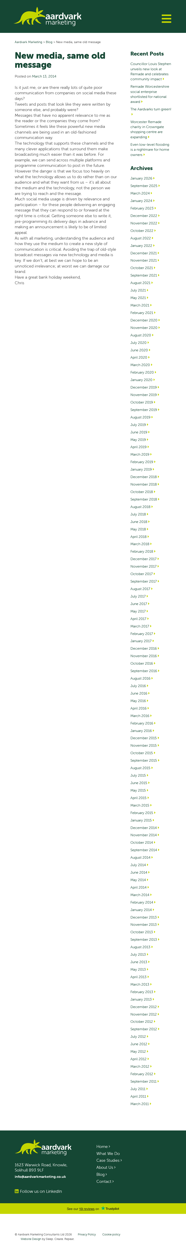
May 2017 (138, 611)
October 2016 (141, 663)
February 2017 (141, 633)
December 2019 (143, 387)
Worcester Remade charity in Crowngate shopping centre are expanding (147, 129)
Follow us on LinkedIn (41, 1191)
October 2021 (141, 267)
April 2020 (138, 357)
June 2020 (139, 350)
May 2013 (138, 969)
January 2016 (141, 730)
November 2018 (143, 484)
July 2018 (138, 514)
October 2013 (141, 932)
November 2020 (143, 327)
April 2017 (138, 618)
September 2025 (143, 185)
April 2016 (138, 708)
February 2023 (142, 208)
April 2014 (138, 887)
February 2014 (141, 902)
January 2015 (141, 820)
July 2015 (138, 775)
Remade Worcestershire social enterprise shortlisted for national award (149, 94)
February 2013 (141, 991)
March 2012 (139, 1066)
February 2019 (141, 461)
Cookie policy (111, 1234)
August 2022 (140, 238)
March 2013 (139, 984)
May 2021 (138, 297)
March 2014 (139, 894)
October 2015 (141, 753)
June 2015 (138, 782)
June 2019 (138, 432)
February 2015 (141, 812)
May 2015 (138, 790)
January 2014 (141, 909)
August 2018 (140, 506)
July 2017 (138, 596)
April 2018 (138, 536)
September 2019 (143, 409)
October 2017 (141, 573)
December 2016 (143, 648)
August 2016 (140, 678)
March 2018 (139, 544)
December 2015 (143, 738)
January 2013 (141, 999)
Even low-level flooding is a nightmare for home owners (149, 149)
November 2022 (143, 223)
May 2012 (138, 1051)
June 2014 (138, 872)
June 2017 (138, 603)
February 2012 (141, 1074)
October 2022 (141, 230)
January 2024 (141, 200)
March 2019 (139, 454)
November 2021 (143, 260)
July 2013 (138, 954)
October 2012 (141, 1021)
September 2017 (143, 581)
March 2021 (139, 305)
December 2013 (143, 917)
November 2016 (143, 656)
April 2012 (138, 1059)
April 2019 (138, 447)
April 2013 (138, 977)
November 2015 (143, 745)
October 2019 (141, 402)
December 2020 (143, 320)
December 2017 (143, 559)
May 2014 (138, 879)
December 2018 (143, 476)
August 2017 (140, 588)
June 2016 (138, 693)
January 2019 (141, 469)
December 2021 (143, 253)
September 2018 (143, 499)
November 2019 (143, 394)
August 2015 (140, 768)
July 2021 (138, 290)
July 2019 (138, 424)
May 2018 (138, 529)
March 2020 (140, 364)
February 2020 (142, 372)
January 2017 (141, 641)
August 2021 (140, 282)
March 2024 (140, 193)
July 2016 (138, 685)
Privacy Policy (87, 1234)
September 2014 (143, 850)
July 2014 (138, 865)
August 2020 (140, 335)
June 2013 (138, 962)
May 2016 (138, 700)
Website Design (31, 1239)
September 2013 (143, 939)
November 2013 (143, 924)
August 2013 (140, 947)
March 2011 (139, 1103)
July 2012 (138, 1036)
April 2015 (138, 797)
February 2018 (141, 551)
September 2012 (143, 1029)
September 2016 (143, 670)
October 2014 (141, 842)
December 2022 (143, 215)
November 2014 (143, 835)
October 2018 (141, 491)
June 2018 (138, 521)
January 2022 (141, 245)
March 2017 (139, 626)
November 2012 (143, 1014)
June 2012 (138, 1044)
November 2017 (143, 566)
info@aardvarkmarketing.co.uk (40, 1176)
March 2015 (139, 805)
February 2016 (141, 723)
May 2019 (138, 439)
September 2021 (143, 275)
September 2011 (143, 1081)
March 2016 (139, 715)
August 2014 (140, 857)
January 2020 (141, 379)
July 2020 (138, 342)
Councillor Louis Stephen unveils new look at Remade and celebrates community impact (150, 71)
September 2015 (143, 760)
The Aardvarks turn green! (150, 109)
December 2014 (143, 827)
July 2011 (137, 1088)
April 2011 (138, 1096)
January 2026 (141, 178)
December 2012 (143, 1006)
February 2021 (141, 312)
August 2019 (140, 417)
